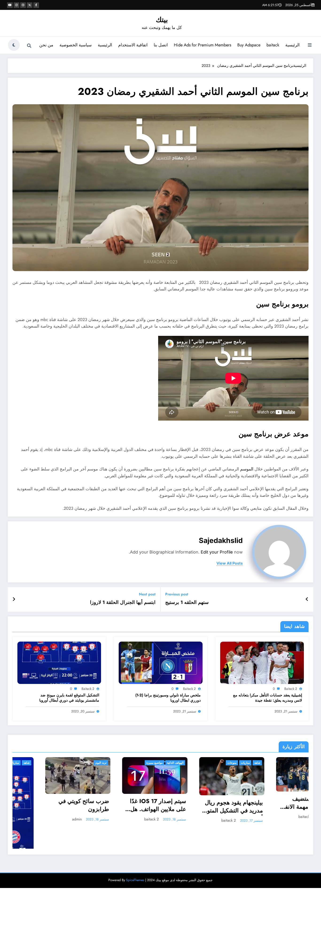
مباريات (135, 763)
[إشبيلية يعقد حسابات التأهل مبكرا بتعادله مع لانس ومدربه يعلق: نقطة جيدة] (262, 662)
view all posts (229, 563)
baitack (272, 45)
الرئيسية (292, 45)
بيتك (162, 20)
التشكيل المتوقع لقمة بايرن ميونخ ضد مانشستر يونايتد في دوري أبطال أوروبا (69, 698)
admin (277, 824)
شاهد (148, 763)
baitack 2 (290, 688)
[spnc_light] (14, 45)
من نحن (46, 45)
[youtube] (10, 5)
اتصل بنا (161, 45)
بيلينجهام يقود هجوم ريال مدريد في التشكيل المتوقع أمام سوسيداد (122, 807)
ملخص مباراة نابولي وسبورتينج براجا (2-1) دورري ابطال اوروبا (168, 698)
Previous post (176, 594)
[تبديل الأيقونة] (309, 45)
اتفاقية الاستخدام (133, 45)
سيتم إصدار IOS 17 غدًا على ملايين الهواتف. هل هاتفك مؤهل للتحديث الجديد (48, 805)
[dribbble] (23, 5)
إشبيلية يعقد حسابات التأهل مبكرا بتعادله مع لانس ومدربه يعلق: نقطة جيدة (267, 698)
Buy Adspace (248, 45)
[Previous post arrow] (307, 599)
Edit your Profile (217, 552)
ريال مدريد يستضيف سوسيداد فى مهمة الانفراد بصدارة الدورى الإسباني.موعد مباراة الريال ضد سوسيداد (199, 803)
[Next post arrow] (13, 599)
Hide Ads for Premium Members (202, 45)
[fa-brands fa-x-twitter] (29, 5)
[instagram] (16, 5)
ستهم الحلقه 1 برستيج (187, 602)
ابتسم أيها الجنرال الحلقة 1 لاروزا (123, 602)
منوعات (122, 763)
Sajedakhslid (221, 540)
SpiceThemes (135, 861)
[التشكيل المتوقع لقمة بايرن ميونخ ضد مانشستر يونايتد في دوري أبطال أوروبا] (59, 662)
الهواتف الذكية (65, 763)
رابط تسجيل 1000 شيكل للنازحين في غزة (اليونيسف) (277, 810)
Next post (147, 594)
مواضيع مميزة (45, 763)
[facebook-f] (36, 5)
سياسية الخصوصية (75, 45)
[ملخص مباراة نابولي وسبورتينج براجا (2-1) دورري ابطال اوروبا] (160, 662)
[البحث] (29, 46)
